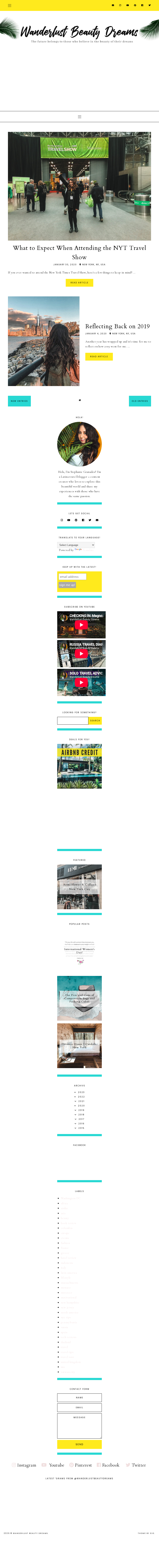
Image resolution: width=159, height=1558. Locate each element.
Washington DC (71, 1198)
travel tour (67, 1357)
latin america (69, 1272)
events (65, 1238)
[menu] (9, 5)
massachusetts (69, 1282)
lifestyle (66, 1277)
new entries (19, 401)
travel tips (67, 1352)
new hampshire (70, 1302)
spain (64, 1332)
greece (65, 1253)
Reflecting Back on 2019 (117, 326)
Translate (88, 550)
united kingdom (71, 1362)
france (65, 1248)
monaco (66, 1287)
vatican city (68, 1372)
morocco (66, 1292)
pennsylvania (69, 1322)
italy (63, 1267)
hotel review (68, 1257)
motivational (69, 1297)
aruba (64, 1208)
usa (63, 1367)
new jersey (67, 1307)
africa (64, 1203)
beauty (65, 1218)
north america (69, 1312)
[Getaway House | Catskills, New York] (79, 1067)
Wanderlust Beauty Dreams (30, 1533)
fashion (65, 1243)
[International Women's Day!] (79, 972)
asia (63, 1213)
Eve (152, 1533)
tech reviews (69, 1337)
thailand (66, 1342)
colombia (66, 1228)
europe (65, 1233)
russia (64, 1327)
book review (68, 1223)
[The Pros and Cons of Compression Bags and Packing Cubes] (79, 1019)
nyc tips (66, 1317)
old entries (140, 401)
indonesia (67, 1263)
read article (79, 282)
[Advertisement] (79, 76)
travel (64, 1347)
